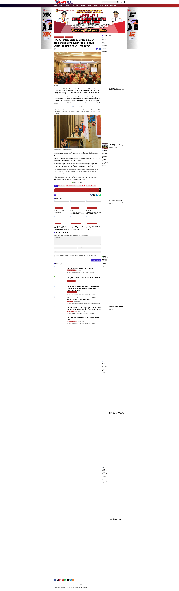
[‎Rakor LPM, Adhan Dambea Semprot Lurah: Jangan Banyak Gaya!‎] (105, 308)
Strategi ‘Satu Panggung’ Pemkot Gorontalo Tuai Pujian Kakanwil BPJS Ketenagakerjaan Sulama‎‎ (116, 201)
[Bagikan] (100, 49)
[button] (117, 2)
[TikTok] (68, 580)
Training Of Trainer (91, 185)
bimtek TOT (61, 185)
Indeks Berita (57, 585)
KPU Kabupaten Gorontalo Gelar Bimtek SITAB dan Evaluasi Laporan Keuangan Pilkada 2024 (61, 228)
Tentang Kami (72, 585)
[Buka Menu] (124, 2)
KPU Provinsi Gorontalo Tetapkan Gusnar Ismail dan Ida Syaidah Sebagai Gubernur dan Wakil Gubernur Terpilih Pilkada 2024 (93, 212)
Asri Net (58, 48)
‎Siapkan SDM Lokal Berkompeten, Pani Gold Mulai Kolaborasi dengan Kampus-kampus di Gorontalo (116, 89)
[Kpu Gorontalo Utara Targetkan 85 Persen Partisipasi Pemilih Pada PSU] (77, 205)
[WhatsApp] (100, 195)
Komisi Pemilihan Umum (59, 37)
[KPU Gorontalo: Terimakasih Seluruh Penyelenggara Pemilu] (93, 220)
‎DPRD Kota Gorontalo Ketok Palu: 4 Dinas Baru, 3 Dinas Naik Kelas (117, 413)
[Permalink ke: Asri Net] (55, 49)
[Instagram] (60, 580)
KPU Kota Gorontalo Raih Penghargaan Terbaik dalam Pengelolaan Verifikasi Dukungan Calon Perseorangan (77, 228)
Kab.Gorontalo (58, 223)
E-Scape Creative (82, 587)
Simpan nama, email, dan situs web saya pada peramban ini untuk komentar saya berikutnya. (76, 256)
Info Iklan (65, 585)
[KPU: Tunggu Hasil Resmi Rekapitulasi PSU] (61, 205)
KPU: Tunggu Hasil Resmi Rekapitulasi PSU (60, 211)
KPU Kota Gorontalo (69, 37)
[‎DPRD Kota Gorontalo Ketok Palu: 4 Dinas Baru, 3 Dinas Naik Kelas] (105, 413)
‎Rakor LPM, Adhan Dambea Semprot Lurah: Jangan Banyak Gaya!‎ (117, 307)
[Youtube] (63, 580)
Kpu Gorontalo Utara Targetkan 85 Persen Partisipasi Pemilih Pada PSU (77, 212)
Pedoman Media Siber (91, 585)
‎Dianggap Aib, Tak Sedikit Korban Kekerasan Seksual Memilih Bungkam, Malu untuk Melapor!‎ (116, 145)
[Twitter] (94, 195)
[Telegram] (97, 195)
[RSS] (73, 580)
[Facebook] (91, 195)
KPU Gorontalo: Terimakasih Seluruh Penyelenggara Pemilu (93, 228)
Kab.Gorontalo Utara (59, 208)
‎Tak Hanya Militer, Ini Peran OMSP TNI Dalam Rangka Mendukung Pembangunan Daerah (116, 518)
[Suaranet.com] (68, 2)
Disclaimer (81, 585)
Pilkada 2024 (82, 185)
